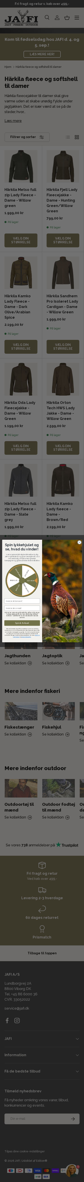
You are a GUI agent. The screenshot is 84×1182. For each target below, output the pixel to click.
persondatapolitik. (26, 637)
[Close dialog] (79, 542)
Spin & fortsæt (22, 623)
